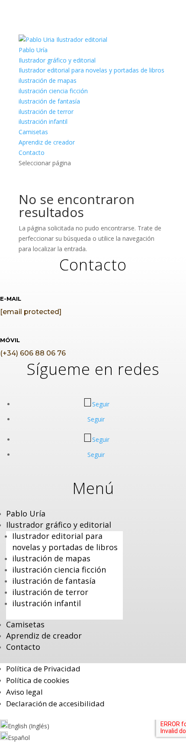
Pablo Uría (33, 50)
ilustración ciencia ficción (53, 91)
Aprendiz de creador (47, 142)
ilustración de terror (46, 111)
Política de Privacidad (43, 669)
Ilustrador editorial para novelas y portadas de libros (91, 70)
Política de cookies (37, 680)
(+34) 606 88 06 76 (33, 353)
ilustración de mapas (48, 80)
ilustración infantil (43, 121)
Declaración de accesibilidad (55, 703)
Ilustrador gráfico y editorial (57, 60)
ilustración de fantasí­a (49, 101)
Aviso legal (24, 692)
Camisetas (33, 132)
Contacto (32, 152)
